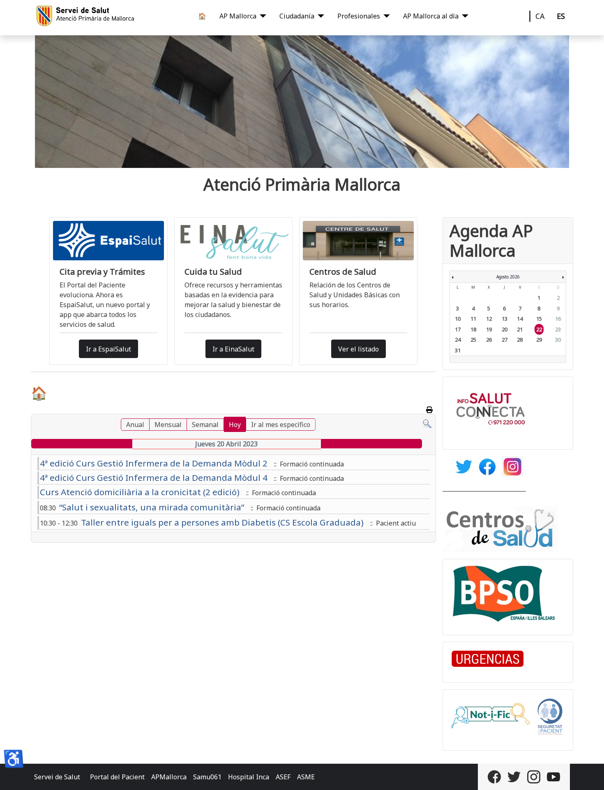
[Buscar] (427, 423)
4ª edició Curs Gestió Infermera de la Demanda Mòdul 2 (153, 463)
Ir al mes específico (280, 424)
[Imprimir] (430, 409)
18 (473, 329)
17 (458, 329)
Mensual (168, 424)
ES (561, 16)
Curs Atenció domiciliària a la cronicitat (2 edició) (140, 492)
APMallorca (169, 776)
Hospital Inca (248, 776)
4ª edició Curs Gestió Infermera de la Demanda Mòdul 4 (153, 477)
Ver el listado (358, 349)
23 (558, 329)
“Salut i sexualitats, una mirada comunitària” (151, 507)
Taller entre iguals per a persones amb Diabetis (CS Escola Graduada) (222, 522)
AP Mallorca (237, 16)
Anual (135, 424)
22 (539, 329)
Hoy (235, 424)
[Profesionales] (385, 16)
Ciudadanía (296, 16)
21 (520, 329)
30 (558, 339)
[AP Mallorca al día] (463, 16)
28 (520, 339)
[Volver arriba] (589, 774)
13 (504, 318)
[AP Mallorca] (261, 16)
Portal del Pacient (117, 776)
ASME (306, 776)
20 (504, 329)
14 (520, 318)
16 (558, 318)
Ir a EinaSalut (233, 349)
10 (458, 318)
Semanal (205, 424)
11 (473, 318)
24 (458, 339)
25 (473, 339)
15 (539, 318)
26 (489, 339)
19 (489, 329)
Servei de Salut (57, 776)
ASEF (283, 776)
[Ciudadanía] (319, 16)
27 (504, 339)
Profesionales (358, 16)
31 (458, 350)
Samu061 (207, 776)
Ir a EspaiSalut (108, 349)
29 (539, 339)
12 (489, 318)
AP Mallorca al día (431, 16)
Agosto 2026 (508, 277)
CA (540, 16)
